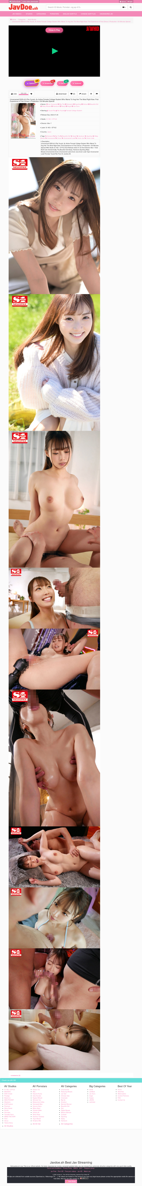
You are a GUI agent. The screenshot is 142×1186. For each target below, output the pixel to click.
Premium (7, 1106)
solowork (50, 136)
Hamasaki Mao (38, 1104)
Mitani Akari (36, 1108)
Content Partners (123, 1096)
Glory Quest (8, 1108)
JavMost (92, 1092)
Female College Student (74, 110)
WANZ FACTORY (9, 1116)
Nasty (63, 106)
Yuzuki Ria (52, 110)
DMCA (75, 1168)
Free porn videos (70, 1171)
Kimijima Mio (37, 1121)
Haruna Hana (37, 1106)
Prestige (7, 1096)
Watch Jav (87, 1171)
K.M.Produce (8, 1104)
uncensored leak (69, 138)
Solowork (69, 104)
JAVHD (91, 1100)
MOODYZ (7, 1092)
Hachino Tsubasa (38, 1116)
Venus (6, 1121)
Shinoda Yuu (37, 1100)
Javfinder (92, 1102)
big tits (57, 136)
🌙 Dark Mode (71, 1181)
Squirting (78, 104)
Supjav (91, 1098)
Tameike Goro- (9, 1114)
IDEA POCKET (9, 1100)
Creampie (64, 1098)
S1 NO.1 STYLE (51, 119)
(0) (73, 93)
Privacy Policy (67, 1168)
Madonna (7, 1098)
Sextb (91, 1089)
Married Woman (66, 1104)
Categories (41, 14)
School (85, 104)
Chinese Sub (65, 1096)
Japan (49, 132)
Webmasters (122, 1094)
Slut (62, 1108)
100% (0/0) (25, 94)
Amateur (64, 1102)
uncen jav (80, 138)
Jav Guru (76, 106)
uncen (59, 138)
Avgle (69, 106)
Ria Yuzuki (61, 110)
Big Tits (61, 104)
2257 (80, 1168)
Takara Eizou (8, 1123)
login (130, 1)
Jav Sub (63, 1094)
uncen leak (90, 138)
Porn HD (60, 1171)
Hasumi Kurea (37, 1094)
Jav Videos (16, 14)
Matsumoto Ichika (38, 1102)
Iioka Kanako (37, 1096)
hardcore (81, 136)
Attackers (7, 1102)
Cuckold (63, 1114)
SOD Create (8, 1094)
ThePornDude (15, 1)
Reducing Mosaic (66, 1092)
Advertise (121, 1092)
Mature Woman (66, 1112)
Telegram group (89, 1168)
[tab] (15, 1075)
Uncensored (65, 1089)
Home (14, 19)
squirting (89, 136)
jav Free (53, 1171)
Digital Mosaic (65, 1110)
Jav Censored (52, 104)
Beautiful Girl (94, 104)
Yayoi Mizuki (37, 1119)
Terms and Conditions (54, 1168)
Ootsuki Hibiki (37, 1110)
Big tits (63, 1100)
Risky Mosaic (46, 106)
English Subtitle (70, 14)
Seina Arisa (36, 1114)
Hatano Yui (36, 1089)
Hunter (6, 1110)
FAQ (119, 1098)
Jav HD (80, 1171)
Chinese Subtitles (88, 14)
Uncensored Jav (106, 14)
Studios (29, 14)
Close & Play (54, 30)
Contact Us (121, 1100)
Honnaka (7, 1112)
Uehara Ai (36, 1112)
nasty (74, 136)
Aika (34, 1092)
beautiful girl (66, 136)
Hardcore (56, 106)
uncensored (51, 138)
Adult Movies (32, 19)
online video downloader (30, 1)
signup (123, 1)
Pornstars (54, 14)
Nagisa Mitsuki (37, 1098)
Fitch (5, 1119)
